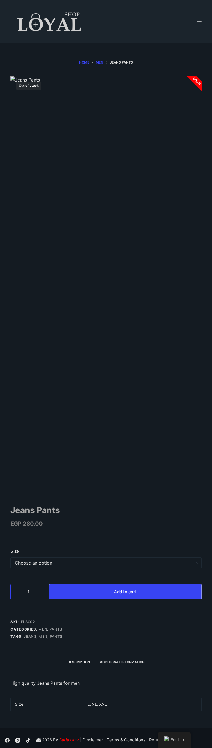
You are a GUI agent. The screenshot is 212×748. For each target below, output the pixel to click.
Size (14, 551)
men (43, 636)
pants (56, 636)
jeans (30, 636)
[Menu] (199, 21)
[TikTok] (28, 740)
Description (79, 662)
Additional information (122, 662)
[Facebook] (7, 740)
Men (42, 629)
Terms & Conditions (126, 739)
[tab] (79, 662)
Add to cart (125, 591)
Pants (55, 629)
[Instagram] (17, 740)
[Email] (38, 740)
